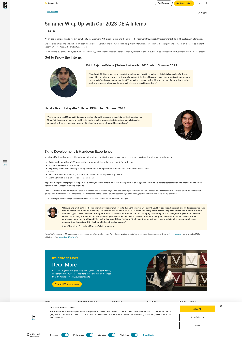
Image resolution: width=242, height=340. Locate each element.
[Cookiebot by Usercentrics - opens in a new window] (33, 335)
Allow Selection (197, 317)
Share (204, 13)
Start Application (184, 3)
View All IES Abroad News (67, 284)
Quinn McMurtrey (175, 234)
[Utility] (200, 3)
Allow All (197, 309)
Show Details (148, 335)
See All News (52, 11)
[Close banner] (221, 306)
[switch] (89, 335)
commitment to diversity (68, 237)
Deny (197, 325)
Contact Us (53, 3)
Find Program (164, 3)
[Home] (5, 5)
